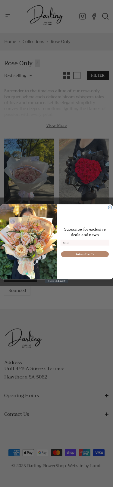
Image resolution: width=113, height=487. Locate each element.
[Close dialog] (110, 207)
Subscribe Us (84, 254)
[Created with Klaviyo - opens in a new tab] (56, 281)
